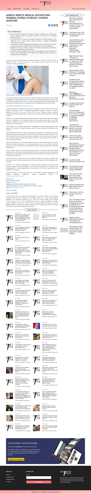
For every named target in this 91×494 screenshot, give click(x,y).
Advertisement (10, 479)
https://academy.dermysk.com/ (15, 176)
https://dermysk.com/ (27, 106)
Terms (8, 475)
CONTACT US (35, 9)
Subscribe (39, 482)
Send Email (13, 182)
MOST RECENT (17, 9)
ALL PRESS (26, 9)
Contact (8, 481)
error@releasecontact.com (14, 201)
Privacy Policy (10, 477)
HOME (9, 9)
